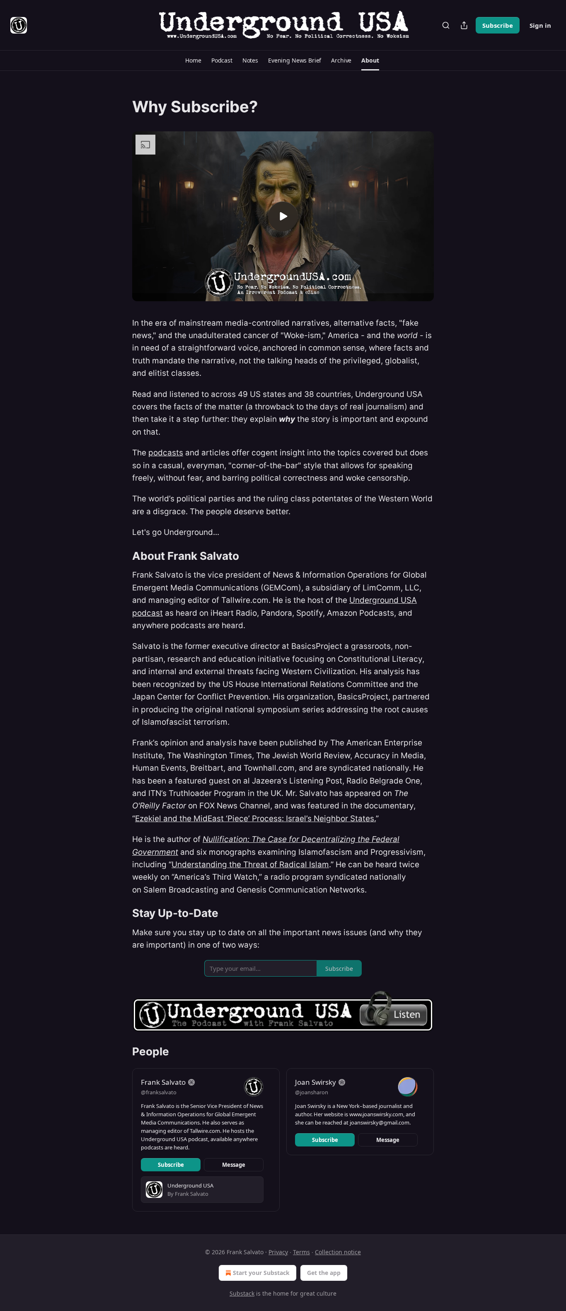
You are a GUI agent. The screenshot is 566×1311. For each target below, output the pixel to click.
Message (233, 1164)
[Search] (446, 25)
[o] (283, 216)
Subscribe (497, 25)
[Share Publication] (464, 25)
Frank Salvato (163, 1082)
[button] (193, 60)
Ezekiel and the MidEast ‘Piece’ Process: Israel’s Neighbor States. (255, 818)
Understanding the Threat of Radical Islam (250, 864)
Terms (301, 1252)
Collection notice (338, 1252)
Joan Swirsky (315, 1082)
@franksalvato (159, 1092)
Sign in (540, 25)
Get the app (324, 1273)
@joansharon (311, 1092)
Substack (242, 1293)
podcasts (165, 452)
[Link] (120, 106)
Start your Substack (261, 1273)
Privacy (278, 1252)
